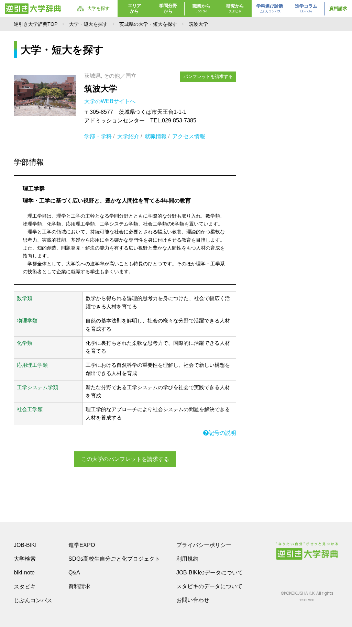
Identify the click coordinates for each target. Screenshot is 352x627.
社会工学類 (30, 409)
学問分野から (168, 8)
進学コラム (306, 8)
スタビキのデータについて (209, 586)
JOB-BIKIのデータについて (209, 572)
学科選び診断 (269, 8)
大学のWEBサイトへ (110, 101)
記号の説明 (222, 433)
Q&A (74, 572)
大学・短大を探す (88, 24)
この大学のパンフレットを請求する (125, 459)
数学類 (24, 298)
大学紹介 (128, 136)
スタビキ (25, 586)
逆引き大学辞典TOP (35, 24)
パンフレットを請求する (208, 76)
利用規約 (187, 559)
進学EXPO (81, 545)
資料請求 (338, 8)
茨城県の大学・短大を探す (148, 24)
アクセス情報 (188, 136)
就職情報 (156, 136)
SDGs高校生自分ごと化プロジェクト (114, 559)
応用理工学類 (32, 365)
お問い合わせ (192, 600)
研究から (235, 8)
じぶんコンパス (33, 600)
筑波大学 (100, 88)
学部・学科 (98, 136)
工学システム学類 (37, 387)
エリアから (134, 8)
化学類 (24, 343)
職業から (201, 8)
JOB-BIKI (25, 545)
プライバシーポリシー (203, 545)
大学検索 (25, 559)
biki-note (24, 572)
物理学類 (27, 320)
